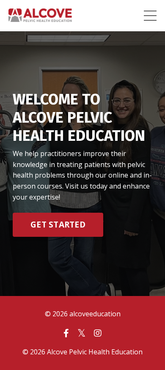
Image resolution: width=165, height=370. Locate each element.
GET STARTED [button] (57, 224)
